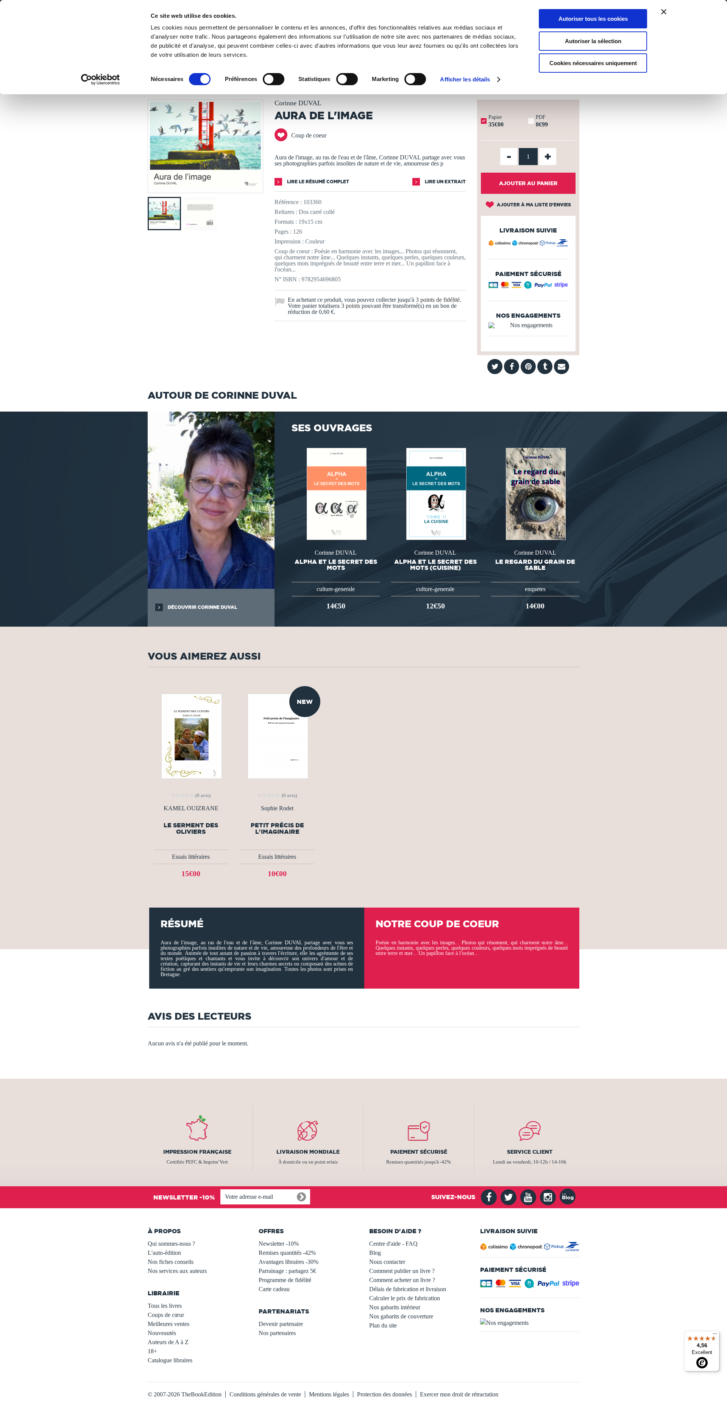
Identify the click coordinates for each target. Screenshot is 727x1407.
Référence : (288, 202)
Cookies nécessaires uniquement (593, 63)
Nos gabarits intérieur (394, 1307)
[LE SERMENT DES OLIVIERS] (191, 735)
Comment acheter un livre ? (402, 1280)
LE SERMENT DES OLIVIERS (191, 828)
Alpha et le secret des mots (336, 564)
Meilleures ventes (168, 1324)
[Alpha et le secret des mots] (336, 493)
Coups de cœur (166, 1315)
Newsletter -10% (279, 1243)
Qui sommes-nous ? (171, 1243)
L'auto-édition (164, 1252)
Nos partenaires (277, 1333)
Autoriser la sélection (593, 41)
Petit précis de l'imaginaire (277, 828)
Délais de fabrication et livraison (407, 1289)
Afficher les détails (465, 79)
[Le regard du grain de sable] (535, 493)
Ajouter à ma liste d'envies (533, 204)
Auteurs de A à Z (168, 1342)
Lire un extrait (445, 181)
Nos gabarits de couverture (401, 1316)
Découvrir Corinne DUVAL (202, 607)
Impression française (197, 1152)
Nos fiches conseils (170, 1262)
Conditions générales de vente (265, 1394)
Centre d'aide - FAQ (393, 1243)
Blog (375, 1252)
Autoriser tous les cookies (593, 19)
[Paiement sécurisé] (528, 287)
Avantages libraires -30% (288, 1262)
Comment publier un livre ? (402, 1271)
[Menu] (714, 1335)
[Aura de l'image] (205, 187)
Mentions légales (329, 1394)
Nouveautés (162, 1333)
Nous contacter (387, 1262)
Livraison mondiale (308, 1152)
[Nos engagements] (528, 325)
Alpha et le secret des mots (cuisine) (435, 564)
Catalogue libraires (170, 1360)
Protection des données (384, 1394)
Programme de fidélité (285, 1280)
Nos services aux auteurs (177, 1271)
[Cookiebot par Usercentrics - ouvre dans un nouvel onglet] (100, 79)
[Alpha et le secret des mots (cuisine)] (435, 493)
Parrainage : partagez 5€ (287, 1271)
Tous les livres (165, 1305)
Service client (529, 1152)
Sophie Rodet (277, 808)
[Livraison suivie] (528, 244)
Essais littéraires (191, 856)
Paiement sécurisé (418, 1152)
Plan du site (383, 1325)
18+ (152, 1351)
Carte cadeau (274, 1289)
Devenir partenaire (281, 1324)
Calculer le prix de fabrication (404, 1298)
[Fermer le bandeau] (663, 11)
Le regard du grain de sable (535, 564)
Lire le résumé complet (317, 181)
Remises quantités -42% (287, 1252)
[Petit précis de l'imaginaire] (277, 735)
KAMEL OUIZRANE (191, 808)
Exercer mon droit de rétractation (459, 1394)
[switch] (273, 79)
